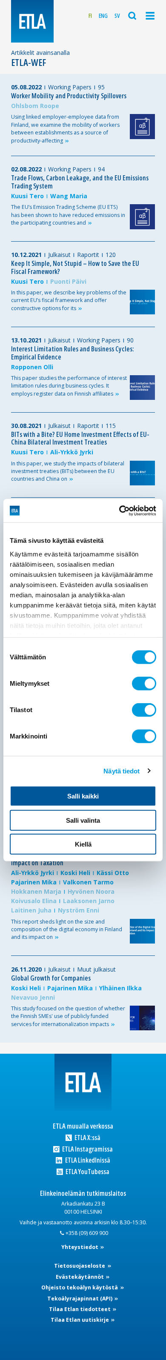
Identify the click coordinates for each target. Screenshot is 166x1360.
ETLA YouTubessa (86, 1171)
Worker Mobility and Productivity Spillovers (68, 95)
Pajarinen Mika (34, 882)
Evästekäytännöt (80, 1276)
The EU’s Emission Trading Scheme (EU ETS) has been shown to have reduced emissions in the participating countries (68, 214)
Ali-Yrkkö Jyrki (71, 452)
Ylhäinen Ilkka (120, 988)
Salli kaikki (83, 796)
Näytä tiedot (121, 770)
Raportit (88, 255)
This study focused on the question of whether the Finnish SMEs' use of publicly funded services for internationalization (68, 1016)
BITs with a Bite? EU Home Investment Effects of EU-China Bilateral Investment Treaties (80, 438)
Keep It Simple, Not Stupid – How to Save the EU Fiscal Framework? (75, 267)
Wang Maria (68, 196)
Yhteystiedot (80, 1247)
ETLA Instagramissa (87, 1149)
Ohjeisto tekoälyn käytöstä (80, 1287)
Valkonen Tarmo (88, 882)
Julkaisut (59, 255)
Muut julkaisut (96, 969)
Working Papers (70, 87)
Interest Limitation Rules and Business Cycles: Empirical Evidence (72, 353)
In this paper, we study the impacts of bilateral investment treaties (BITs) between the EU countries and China (67, 471)
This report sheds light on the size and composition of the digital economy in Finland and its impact (66, 929)
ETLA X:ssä (86, 1137)
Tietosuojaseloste (80, 1265)
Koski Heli (75, 873)
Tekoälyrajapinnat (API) (80, 1298)
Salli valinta (83, 820)
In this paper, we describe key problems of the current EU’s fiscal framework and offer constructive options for (68, 300)
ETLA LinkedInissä (87, 1160)
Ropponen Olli (32, 367)
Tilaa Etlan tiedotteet (80, 1309)
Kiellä (83, 844)
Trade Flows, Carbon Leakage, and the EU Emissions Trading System (80, 182)
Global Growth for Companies (51, 978)
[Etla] (32, 21)
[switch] (144, 683)
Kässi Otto (113, 873)
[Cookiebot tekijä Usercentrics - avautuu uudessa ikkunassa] (119, 510)
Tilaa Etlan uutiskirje (80, 1319)
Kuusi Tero (27, 196)
